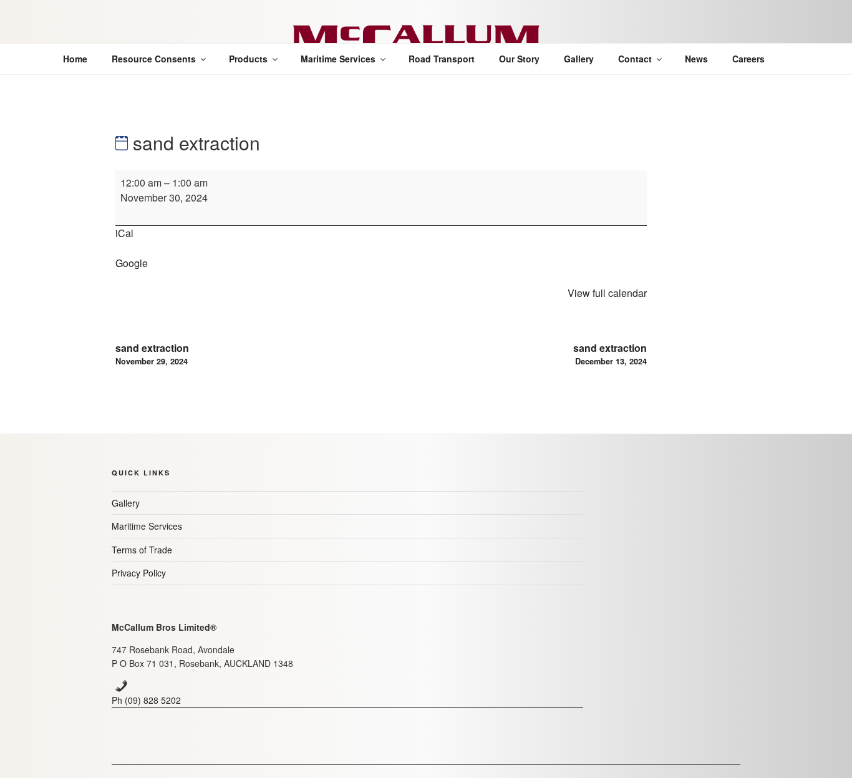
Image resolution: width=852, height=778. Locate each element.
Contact (635, 58)
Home (75, 58)
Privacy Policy (139, 572)
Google (131, 263)
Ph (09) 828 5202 (146, 700)
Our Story (519, 58)
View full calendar (607, 293)
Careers (748, 58)
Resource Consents (154, 58)
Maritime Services (338, 58)
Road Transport (442, 58)
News (696, 58)
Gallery (579, 58)
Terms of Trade (142, 549)
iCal (124, 233)
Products (248, 58)
